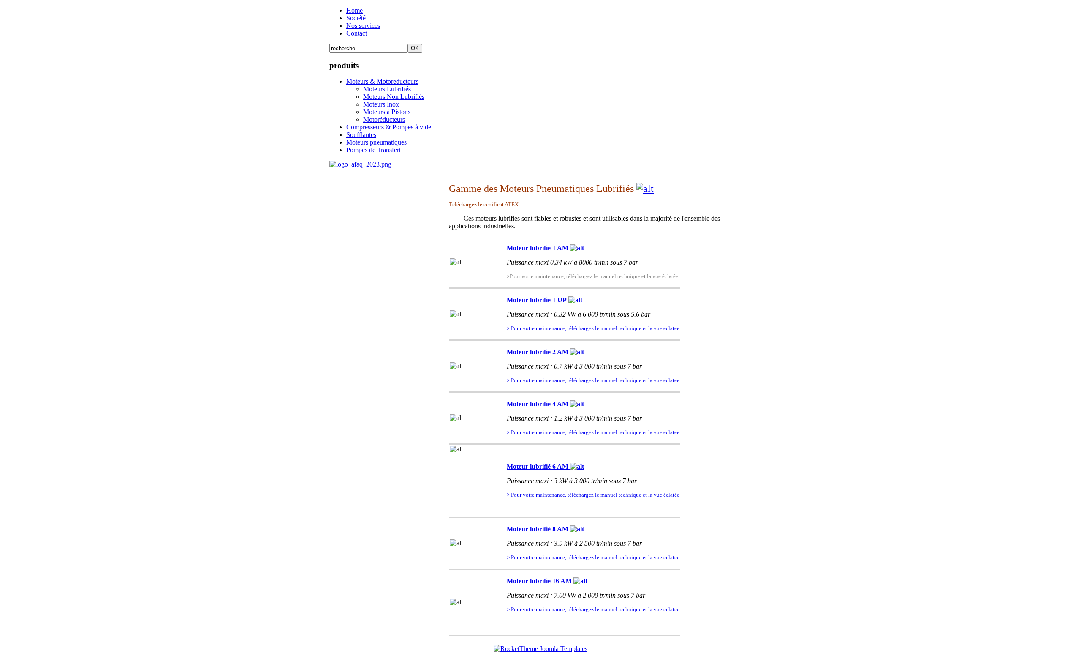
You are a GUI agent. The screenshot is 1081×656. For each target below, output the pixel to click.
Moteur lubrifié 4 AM (538, 403)
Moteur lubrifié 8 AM (538, 529)
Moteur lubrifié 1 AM (537, 247)
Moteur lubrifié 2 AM (538, 351)
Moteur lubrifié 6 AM (538, 466)
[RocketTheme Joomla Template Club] (540, 648)
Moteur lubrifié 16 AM (540, 581)
